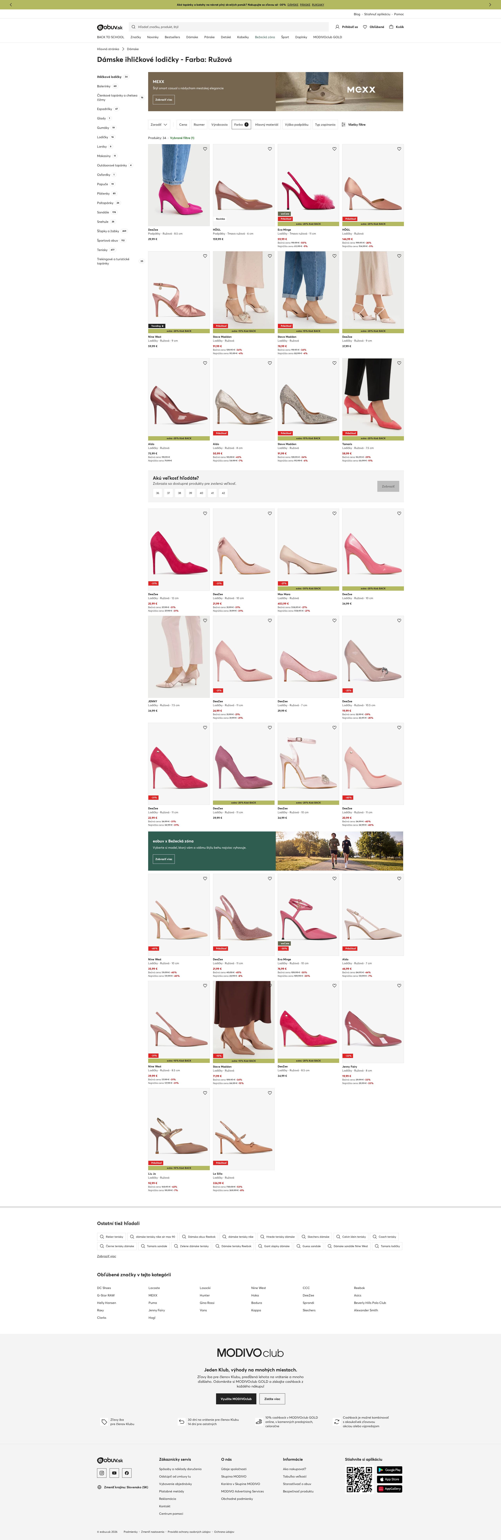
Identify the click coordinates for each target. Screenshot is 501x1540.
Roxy (100, 1310)
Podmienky (131, 1532)
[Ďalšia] (490, 4)
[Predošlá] (11, 4)
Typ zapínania (325, 124)
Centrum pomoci (188, 1513)
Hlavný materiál (266, 124)
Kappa (256, 1310)
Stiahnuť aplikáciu (379, 14)
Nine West (258, 1288)
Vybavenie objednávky (188, 1484)
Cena (183, 124)
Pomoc (399, 14)
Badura (256, 1303)
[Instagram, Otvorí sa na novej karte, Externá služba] (101, 1473)
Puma (153, 1303)
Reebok (359, 1288)
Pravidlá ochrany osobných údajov (189, 1532)
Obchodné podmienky (250, 1499)
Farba (240, 124)
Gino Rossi (207, 1303)
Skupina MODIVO (250, 1476)
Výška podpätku (296, 124)
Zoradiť (156, 124)
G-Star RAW (106, 1295)
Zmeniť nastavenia (152, 1532)
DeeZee (308, 1295)
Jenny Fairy (157, 1310)
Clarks (101, 1318)
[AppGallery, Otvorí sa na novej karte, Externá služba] (389, 1489)
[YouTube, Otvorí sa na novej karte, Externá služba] (114, 1473)
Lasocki (205, 1288)
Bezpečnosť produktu (312, 1491)
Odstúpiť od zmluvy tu (188, 1476)
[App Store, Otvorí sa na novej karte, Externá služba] (389, 1479)
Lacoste (154, 1288)
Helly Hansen (106, 1303)
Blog (359, 14)
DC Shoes (104, 1288)
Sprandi (308, 1303)
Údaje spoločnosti (250, 1469)
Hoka (255, 1295)
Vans (203, 1310)
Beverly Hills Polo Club (370, 1303)
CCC (306, 1288)
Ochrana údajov (224, 1532)
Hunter (205, 1295)
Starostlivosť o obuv (312, 1484)
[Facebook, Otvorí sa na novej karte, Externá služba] (127, 1473)
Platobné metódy (188, 1491)
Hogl (152, 1318)
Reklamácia (184, 1499)
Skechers (309, 1310)
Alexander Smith (366, 1310)
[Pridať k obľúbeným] (205, 148)
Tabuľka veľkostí (312, 1476)
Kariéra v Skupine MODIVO (250, 1484)
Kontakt (182, 1506)
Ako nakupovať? (311, 1469)
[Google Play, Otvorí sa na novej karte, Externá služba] (389, 1470)
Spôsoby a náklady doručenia (188, 1469)
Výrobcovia (219, 124)
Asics (357, 1295)
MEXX (153, 1295)
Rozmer (199, 124)
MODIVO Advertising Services (250, 1491)
